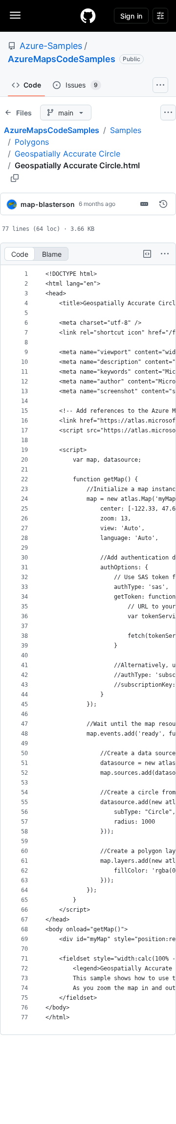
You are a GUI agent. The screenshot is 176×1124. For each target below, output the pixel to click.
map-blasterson (48, 204)
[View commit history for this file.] (163, 204)
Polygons (32, 142)
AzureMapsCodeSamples (61, 59)
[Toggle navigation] (15, 15)
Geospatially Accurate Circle (67, 153)
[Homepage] (88, 15)
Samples (125, 130)
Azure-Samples (51, 46)
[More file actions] (165, 254)
